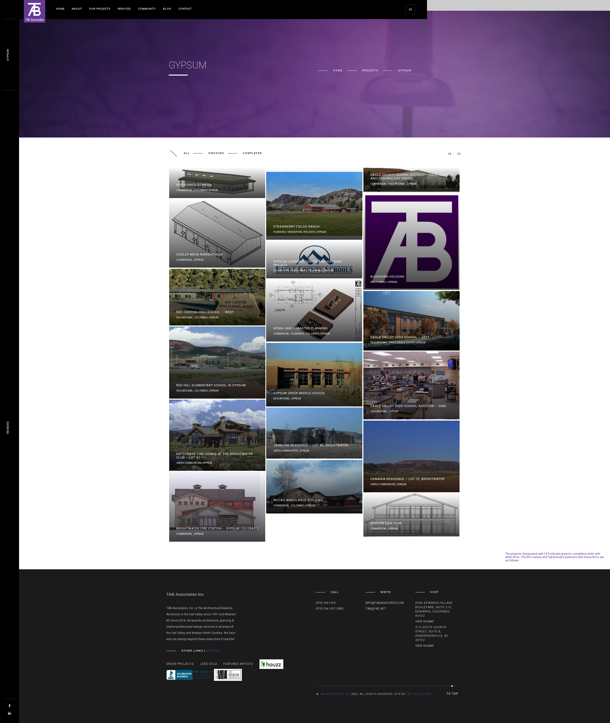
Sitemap (213, 650)
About (77, 8)
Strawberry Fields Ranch (296, 226)
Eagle (392, 342)
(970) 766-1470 (326, 603)
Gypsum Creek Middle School (299, 393)
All (187, 153)
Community (147, 8)
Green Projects (180, 664)
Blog (167, 8)
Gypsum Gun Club (386, 523)
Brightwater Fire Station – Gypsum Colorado (217, 528)
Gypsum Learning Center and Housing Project (307, 263)
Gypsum (213, 190)
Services (124, 8)
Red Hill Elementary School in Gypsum (211, 385)
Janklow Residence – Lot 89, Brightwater (311, 445)
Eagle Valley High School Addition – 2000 (408, 406)
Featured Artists (238, 664)
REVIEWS (8, 428)
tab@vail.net (376, 608)
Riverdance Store (192, 185)
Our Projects (99, 8)
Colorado (201, 190)
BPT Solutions (419, 694)
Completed (252, 153)
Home (60, 8)
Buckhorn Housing (388, 276)
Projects (370, 70)
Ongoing (216, 153)
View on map (424, 621)
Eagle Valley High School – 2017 (400, 337)
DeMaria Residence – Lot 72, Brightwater (408, 479)
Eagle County (406, 342)
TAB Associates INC (335, 694)
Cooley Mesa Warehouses (199, 254)
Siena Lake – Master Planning (300, 328)
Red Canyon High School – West (205, 312)
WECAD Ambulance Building (298, 500)
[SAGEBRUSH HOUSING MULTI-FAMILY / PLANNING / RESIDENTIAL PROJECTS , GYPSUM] (411, 192)
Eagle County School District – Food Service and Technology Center (411, 176)
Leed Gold (208, 664)
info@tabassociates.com (385, 603)
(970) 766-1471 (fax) (329, 608)
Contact (185, 8)
